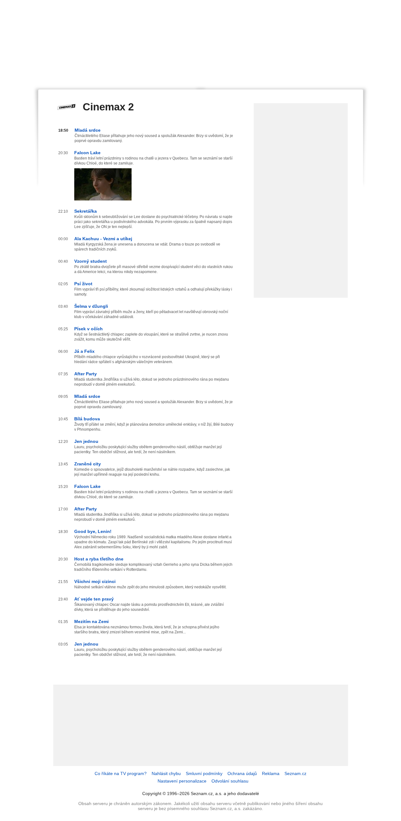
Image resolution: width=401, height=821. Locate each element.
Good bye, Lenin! (93, 531)
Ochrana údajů (242, 773)
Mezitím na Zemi (91, 621)
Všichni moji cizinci (95, 581)
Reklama (270, 773)
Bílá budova (87, 418)
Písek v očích (88, 328)
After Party (85, 373)
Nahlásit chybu (166, 773)
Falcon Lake (87, 152)
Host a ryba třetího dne (98, 558)
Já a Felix (84, 351)
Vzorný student (90, 261)
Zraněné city (87, 463)
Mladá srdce (88, 130)
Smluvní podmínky (204, 773)
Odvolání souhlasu (229, 780)
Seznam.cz (295, 773)
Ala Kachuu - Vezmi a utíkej (103, 238)
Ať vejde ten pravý (94, 598)
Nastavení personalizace (182, 780)
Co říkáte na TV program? (121, 773)
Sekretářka (85, 211)
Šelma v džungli (91, 306)
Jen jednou (86, 441)
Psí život (83, 283)
